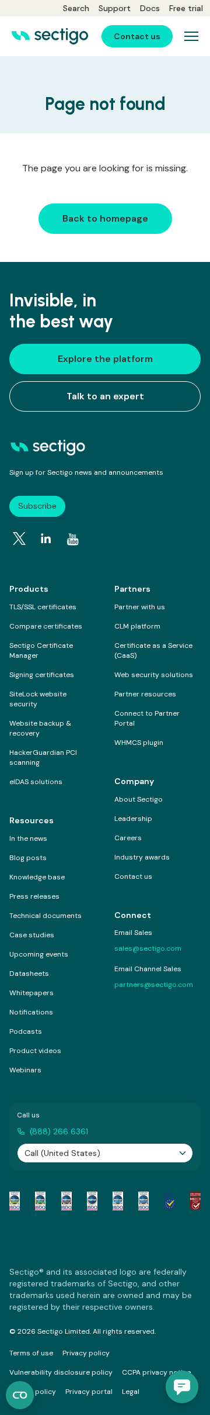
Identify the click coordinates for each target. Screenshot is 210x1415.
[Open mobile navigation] (191, 36)
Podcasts (25, 1031)
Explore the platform (105, 359)
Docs (150, 8)
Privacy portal (89, 1391)
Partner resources (145, 694)
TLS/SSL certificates (42, 607)
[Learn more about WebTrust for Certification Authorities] (40, 1201)
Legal (130, 1391)
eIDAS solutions (35, 781)
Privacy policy (86, 1353)
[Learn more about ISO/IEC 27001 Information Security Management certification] (195, 1201)
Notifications (31, 1012)
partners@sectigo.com (153, 984)
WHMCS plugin (138, 742)
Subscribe (37, 506)
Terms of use (31, 1353)
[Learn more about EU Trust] (169, 1201)
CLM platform (137, 626)
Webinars (25, 1070)
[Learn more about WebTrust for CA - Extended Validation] (66, 1201)
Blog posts (28, 857)
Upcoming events (38, 954)
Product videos (35, 1050)
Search (76, 8)
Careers (128, 838)
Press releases (34, 896)
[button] (182, 1387)
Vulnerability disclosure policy (61, 1372)
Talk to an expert (105, 396)
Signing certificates (41, 674)
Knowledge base (37, 877)
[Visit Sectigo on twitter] (19, 538)
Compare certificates (45, 626)
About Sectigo (138, 799)
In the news (28, 838)
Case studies (31, 935)
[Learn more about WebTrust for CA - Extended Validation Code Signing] (92, 1201)
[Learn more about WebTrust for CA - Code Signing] (143, 1201)
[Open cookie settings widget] (20, 1395)
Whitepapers (31, 993)
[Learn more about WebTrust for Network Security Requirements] (14, 1201)
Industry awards (142, 857)
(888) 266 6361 (59, 1131)
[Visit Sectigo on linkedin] (46, 538)
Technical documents (45, 915)
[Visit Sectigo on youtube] (73, 539)
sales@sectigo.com (147, 948)
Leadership (133, 818)
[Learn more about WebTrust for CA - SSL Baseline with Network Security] (118, 1201)
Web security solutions (153, 674)
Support (115, 8)
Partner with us (139, 607)
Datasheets (29, 973)
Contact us (133, 876)
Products (28, 589)
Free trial (186, 8)
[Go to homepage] (50, 36)
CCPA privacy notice (156, 1372)
